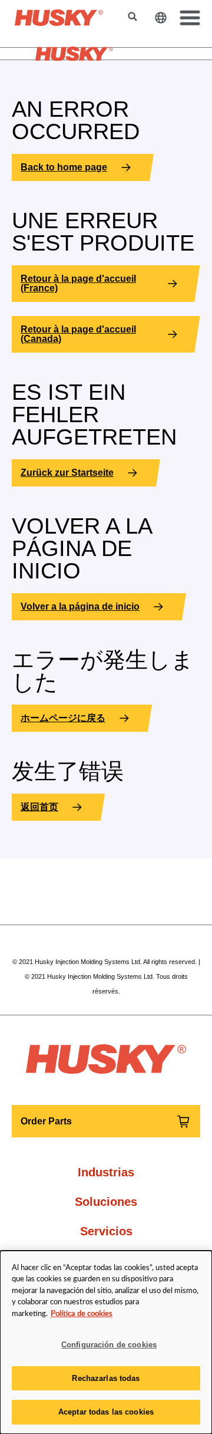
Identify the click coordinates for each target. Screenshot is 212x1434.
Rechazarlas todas (106, 1378)
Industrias (106, 1172)
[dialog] (106, 1342)
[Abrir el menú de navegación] (188, 17)
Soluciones (106, 1201)
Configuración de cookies (109, 1344)
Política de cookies (81, 1314)
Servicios (106, 1231)
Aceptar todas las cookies (106, 1411)
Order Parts (46, 1121)
